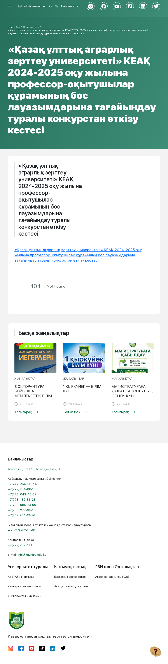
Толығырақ (23, 412)
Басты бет (14, 27)
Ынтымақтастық (70, 566)
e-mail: (27, 554)
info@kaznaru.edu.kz (38, 6)
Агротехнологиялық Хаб (112, 576)
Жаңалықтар (31, 27)
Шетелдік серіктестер (70, 576)
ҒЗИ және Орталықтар (117, 566)
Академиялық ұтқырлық (71, 586)
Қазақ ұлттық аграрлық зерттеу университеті (50, 636)
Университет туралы (28, 566)
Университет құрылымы (25, 596)
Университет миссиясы (24, 586)
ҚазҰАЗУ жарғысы (21, 576)
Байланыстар (70, 6)
